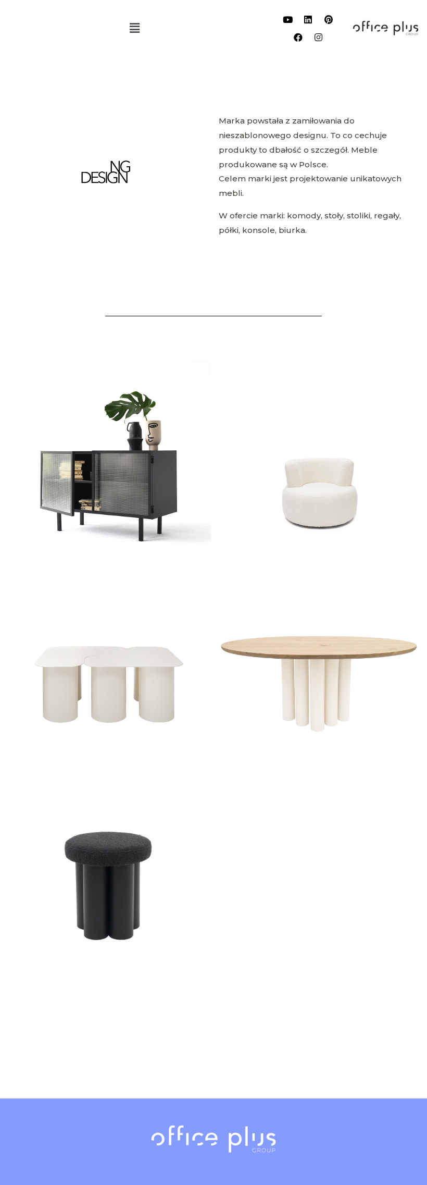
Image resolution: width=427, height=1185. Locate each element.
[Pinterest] (328, 19)
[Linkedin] (308, 19)
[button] (134, 28)
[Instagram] (318, 37)
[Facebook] (298, 37)
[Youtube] (288, 19)
